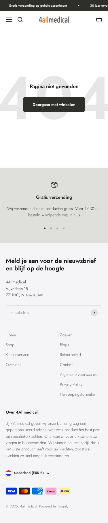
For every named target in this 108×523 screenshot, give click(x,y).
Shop (10, 345)
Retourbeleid (70, 354)
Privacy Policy (71, 384)
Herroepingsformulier (78, 394)
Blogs (64, 345)
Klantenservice (17, 354)
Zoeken (66, 335)
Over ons (13, 364)
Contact (66, 364)
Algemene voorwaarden (79, 374)
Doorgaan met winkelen (54, 104)
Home (11, 335)
